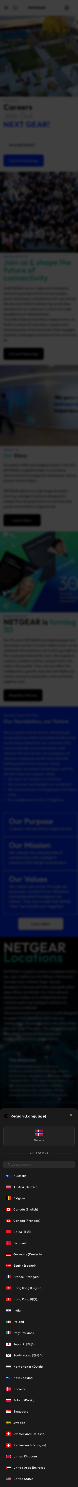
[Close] (71, 1115)
